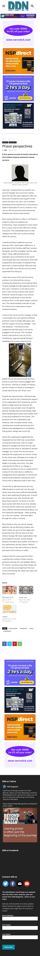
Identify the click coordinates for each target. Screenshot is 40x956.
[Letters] (9, 609)
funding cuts (23, 628)
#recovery (14, 799)
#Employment (8, 795)
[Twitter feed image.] (20, 825)
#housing (25, 793)
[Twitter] (9, 644)
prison (31, 628)
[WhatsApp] (20, 644)
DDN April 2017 (7, 597)
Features (11, 139)
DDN (5, 150)
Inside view (23, 597)
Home (4, 139)
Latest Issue (12, 142)
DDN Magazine (12, 787)
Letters (4, 616)
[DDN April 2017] (9, 590)
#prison (6, 793)
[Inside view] (26, 590)
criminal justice (13, 628)
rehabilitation (7, 631)
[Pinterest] (14, 644)
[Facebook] (4, 644)
